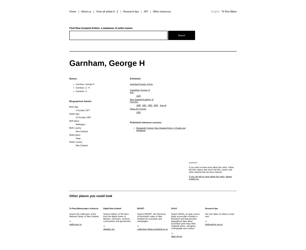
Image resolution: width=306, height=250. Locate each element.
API (146, 11)
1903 (155, 105)
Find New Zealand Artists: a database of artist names (101, 28)
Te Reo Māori (229, 11)
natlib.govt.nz (75, 224)
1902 (150, 105)
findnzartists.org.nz (214, 224)
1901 (144, 105)
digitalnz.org (108, 229)
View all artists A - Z (107, 11)
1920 (138, 96)
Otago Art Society (138, 109)
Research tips (131, 11)
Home (72, 11)
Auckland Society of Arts (141, 84)
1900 (138, 105)
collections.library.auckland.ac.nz (152, 229)
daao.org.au (176, 236)
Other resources (162, 11)
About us (86, 11)
